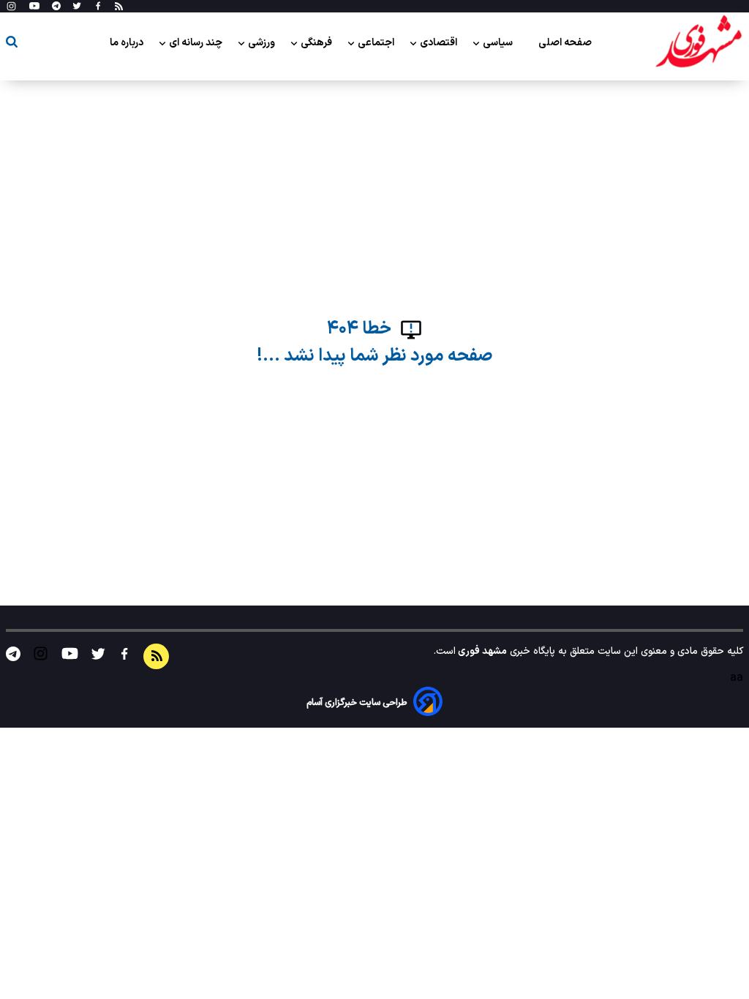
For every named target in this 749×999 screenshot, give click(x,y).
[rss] (119, 6)
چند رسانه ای (197, 42)
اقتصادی (439, 42)
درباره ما (128, 42)
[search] (12, 44)
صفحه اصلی (565, 42)
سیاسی (499, 42)
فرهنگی (317, 42)
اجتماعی (377, 42)
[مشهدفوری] (698, 42)
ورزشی (262, 42)
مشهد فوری (481, 651)
